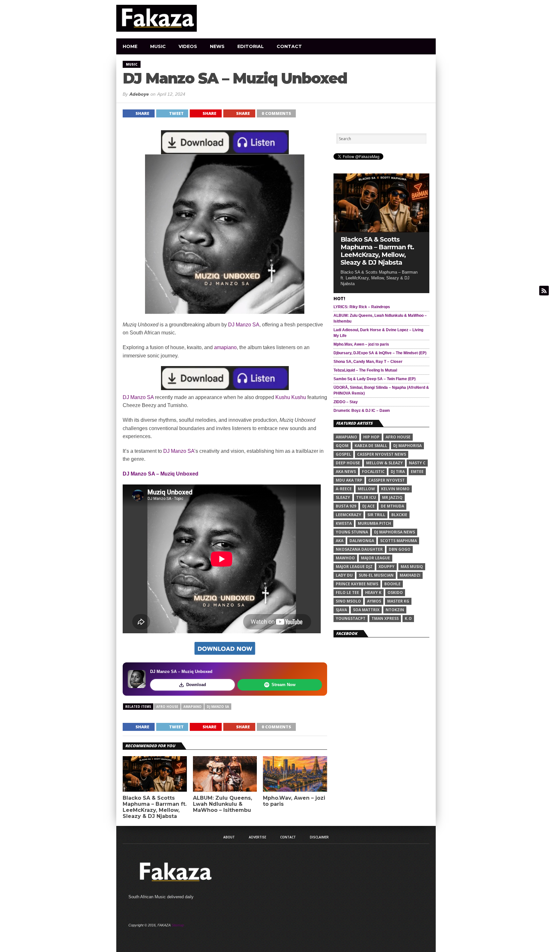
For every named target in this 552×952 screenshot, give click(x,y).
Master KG (398, 601)
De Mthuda (392, 506)
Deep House (348, 463)
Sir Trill (376, 514)
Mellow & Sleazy (384, 463)
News (217, 46)
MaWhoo (345, 558)
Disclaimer (319, 837)
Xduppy (387, 566)
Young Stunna (352, 532)
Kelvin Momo (395, 489)
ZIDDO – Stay (346, 402)
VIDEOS (188, 46)
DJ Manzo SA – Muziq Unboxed (160, 473)
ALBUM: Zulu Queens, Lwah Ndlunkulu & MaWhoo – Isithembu (222, 804)
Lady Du (344, 575)
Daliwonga (361, 540)
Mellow (366, 489)
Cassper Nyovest (386, 480)
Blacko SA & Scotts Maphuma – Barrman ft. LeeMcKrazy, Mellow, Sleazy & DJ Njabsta (155, 807)
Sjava (341, 609)
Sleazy (343, 497)
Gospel (343, 454)
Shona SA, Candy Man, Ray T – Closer (368, 361)
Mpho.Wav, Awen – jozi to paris (294, 801)
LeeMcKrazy (348, 514)
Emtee (417, 471)
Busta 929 (346, 506)
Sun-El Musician (376, 575)
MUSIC (158, 46)
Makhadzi (410, 575)
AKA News (346, 471)
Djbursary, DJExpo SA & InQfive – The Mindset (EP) (380, 353)
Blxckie (399, 514)
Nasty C (417, 463)
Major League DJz (354, 566)
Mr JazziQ (392, 497)
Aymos (374, 601)
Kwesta (344, 523)
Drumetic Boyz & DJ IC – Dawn (362, 410)
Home (130, 46)
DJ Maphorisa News (394, 532)
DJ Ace (368, 506)
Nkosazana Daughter (359, 549)
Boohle (392, 584)
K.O (408, 618)
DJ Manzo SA (243, 324)
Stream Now (283, 684)
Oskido (395, 592)
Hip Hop (371, 437)
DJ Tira (398, 471)
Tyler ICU (366, 497)
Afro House (167, 706)
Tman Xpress (385, 618)
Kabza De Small (371, 445)
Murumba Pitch (374, 523)
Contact (289, 46)
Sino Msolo (348, 601)
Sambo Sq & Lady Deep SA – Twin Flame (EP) (375, 379)
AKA (339, 540)
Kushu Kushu (290, 397)
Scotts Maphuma (398, 540)
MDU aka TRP (349, 480)
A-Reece (344, 489)
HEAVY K (373, 592)
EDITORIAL (250, 46)
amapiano (225, 347)
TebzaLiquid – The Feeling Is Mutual (365, 370)
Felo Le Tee (347, 592)
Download (196, 684)
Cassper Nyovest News (381, 454)
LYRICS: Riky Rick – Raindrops (362, 307)
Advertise (257, 837)
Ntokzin (395, 609)
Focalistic (373, 471)
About (229, 837)
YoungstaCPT (350, 618)
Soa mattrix (366, 609)
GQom (342, 445)
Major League (375, 558)
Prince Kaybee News (357, 584)
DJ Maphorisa (407, 445)
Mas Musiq (412, 566)
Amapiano (192, 706)
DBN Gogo (399, 549)
